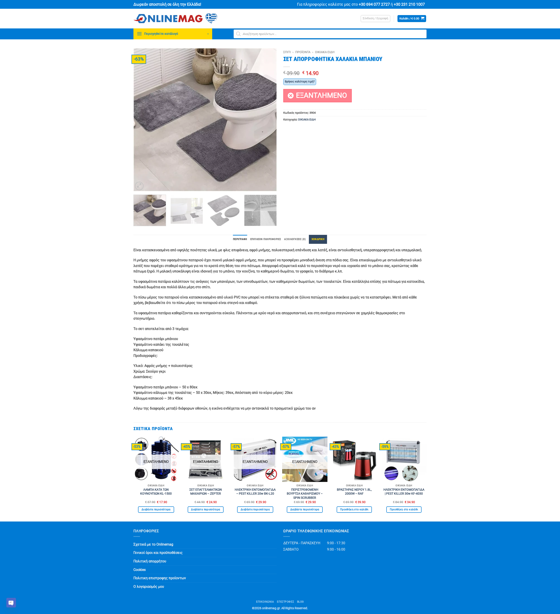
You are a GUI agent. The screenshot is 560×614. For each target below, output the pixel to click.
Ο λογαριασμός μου (148, 586)
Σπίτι (287, 52)
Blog (300, 601)
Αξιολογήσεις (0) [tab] (295, 239)
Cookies (139, 570)
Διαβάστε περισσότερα (156, 509)
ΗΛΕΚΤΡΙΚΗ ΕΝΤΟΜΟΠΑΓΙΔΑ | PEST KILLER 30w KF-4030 (403, 492)
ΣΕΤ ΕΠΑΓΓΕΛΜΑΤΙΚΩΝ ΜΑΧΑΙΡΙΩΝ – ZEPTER (205, 492)
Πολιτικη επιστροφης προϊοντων (159, 578)
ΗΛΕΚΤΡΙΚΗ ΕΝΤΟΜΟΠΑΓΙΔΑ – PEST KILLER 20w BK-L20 (255, 492)
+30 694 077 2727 (374, 4)
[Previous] (142, 119)
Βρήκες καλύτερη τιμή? (300, 81)
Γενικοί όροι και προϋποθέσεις (158, 553)
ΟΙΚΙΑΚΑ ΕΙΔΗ (324, 52)
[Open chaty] (11, 602)
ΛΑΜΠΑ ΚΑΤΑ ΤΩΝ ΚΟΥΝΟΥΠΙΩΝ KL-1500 (156, 492)
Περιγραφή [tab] (240, 239)
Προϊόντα (302, 52)
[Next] (268, 119)
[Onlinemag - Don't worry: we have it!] (203, 18)
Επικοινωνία (265, 601)
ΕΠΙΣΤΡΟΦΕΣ (285, 601)
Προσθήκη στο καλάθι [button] (354, 509)
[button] (375, 18)
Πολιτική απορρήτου (149, 561)
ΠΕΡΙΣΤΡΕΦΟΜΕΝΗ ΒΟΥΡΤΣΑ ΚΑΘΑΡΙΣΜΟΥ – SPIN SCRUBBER (305, 494)
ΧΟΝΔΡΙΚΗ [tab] (318, 239)
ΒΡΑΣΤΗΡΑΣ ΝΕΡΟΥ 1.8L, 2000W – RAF (354, 492)
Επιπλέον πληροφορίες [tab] (265, 239)
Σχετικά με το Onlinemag (153, 544)
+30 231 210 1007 (409, 4)
